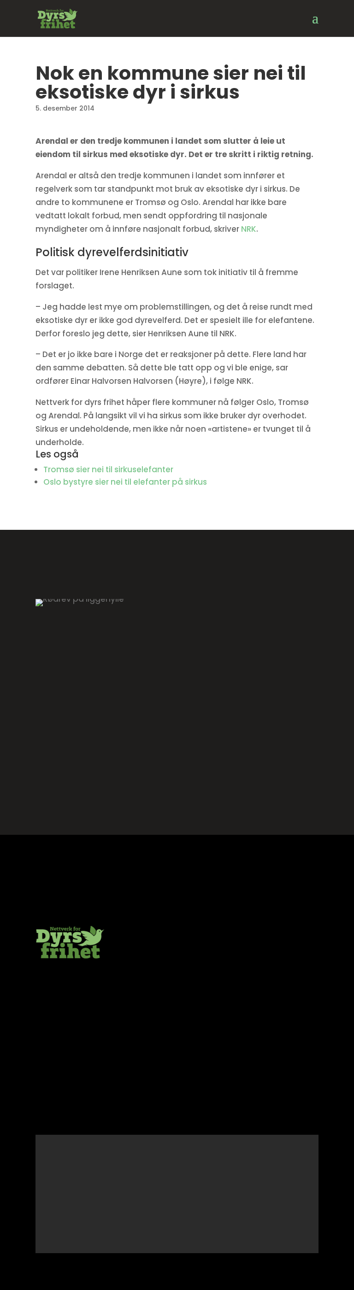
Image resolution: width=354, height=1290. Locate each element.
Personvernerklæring (74, 1080)
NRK (248, 229)
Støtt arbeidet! (177, 763)
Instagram (55, 1113)
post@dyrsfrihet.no (71, 991)
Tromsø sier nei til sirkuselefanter (108, 469)
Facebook (99, 1113)
